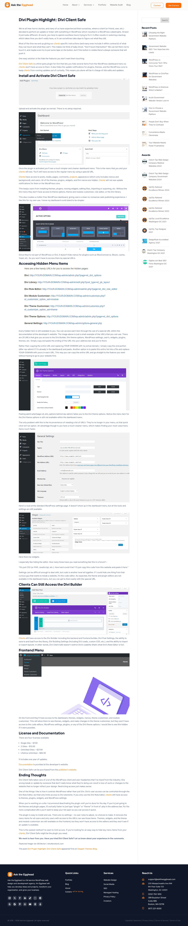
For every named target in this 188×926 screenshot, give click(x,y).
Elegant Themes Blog (87, 849)
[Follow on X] (15, 898)
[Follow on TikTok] (30, 898)
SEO (105, 888)
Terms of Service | (162, 920)
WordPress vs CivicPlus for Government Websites (158, 76)
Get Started (173, 5)
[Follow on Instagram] (10, 898)
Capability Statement (133, 920)
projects (73, 177)
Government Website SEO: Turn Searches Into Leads (159, 49)
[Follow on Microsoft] (40, 898)
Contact (157, 5)
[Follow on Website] (40, 904)
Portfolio (102, 5)
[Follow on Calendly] (35, 898)
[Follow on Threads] (35, 904)
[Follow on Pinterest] (20, 904)
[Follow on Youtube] (30, 904)
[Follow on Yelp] (10, 904)
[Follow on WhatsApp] (25, 904)
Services (88, 5)
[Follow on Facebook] (20, 898)
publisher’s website (67, 769)
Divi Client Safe (26, 64)
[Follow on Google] (15, 904)
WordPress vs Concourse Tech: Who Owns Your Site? (158, 63)
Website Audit (116, 5)
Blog (128, 5)
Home (65, 5)
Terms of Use (175, 920)
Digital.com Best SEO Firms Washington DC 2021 (158, 263)
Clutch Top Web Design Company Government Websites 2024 (158, 176)
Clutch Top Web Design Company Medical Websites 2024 (158, 163)
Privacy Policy (109, 896)
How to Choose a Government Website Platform (157, 111)
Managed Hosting (111, 892)
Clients (22, 177)
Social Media (109, 884)
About (74, 5)
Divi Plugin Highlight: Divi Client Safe (44, 849)
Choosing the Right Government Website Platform (157, 36)
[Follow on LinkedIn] (25, 898)
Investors (107, 901)
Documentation (26, 764)
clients (57, 43)
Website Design (110, 880)
